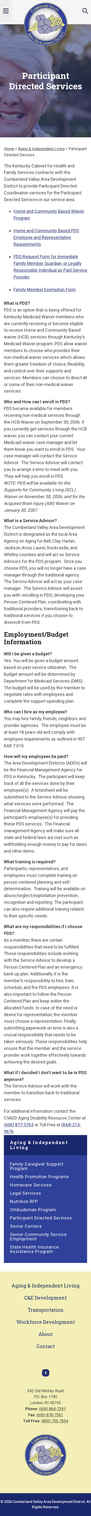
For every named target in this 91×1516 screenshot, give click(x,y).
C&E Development (45, 1297)
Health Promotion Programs (39, 1176)
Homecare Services (31, 1184)
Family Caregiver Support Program (36, 1166)
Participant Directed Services (41, 1217)
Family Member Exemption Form (45, 289)
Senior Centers (26, 1226)
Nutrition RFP (24, 1201)
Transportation (46, 1310)
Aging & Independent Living (41, 149)
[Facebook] (45, 1375)
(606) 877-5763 (18, 1124)
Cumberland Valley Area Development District (45, 24)
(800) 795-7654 (54, 1421)
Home (9, 149)
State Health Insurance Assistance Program (34, 1249)
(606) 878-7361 (49, 1415)
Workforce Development (45, 1322)
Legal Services (25, 1193)
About (45, 1334)
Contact (45, 1346)
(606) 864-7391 (52, 1409)
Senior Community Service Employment (38, 1236)
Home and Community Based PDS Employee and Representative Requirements (46, 237)
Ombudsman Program (33, 1209)
